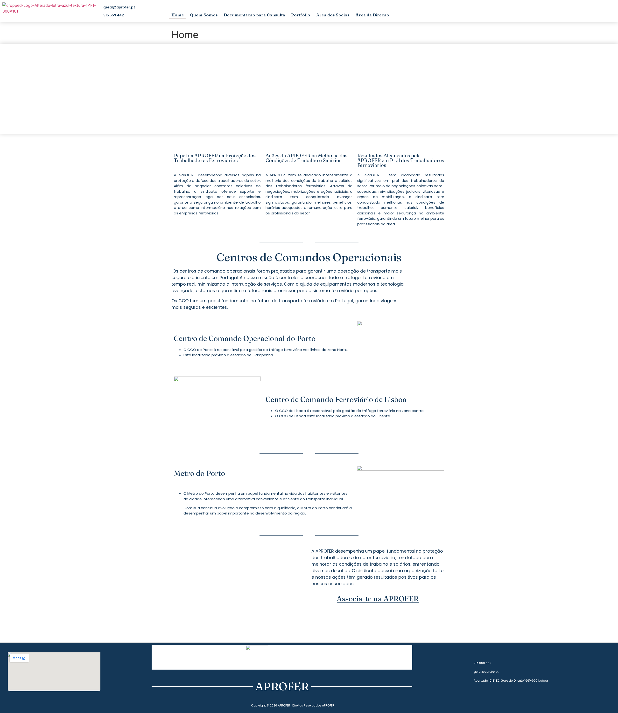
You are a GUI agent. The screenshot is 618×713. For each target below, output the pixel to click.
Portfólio (300, 14)
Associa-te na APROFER (378, 598)
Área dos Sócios (333, 14)
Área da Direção (372, 14)
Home (177, 14)
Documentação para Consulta (254, 14)
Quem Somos (204, 14)
